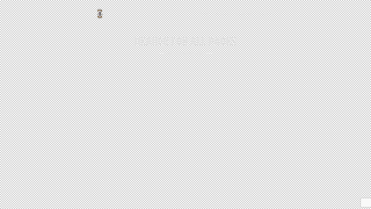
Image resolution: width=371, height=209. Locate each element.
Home (170, 53)
